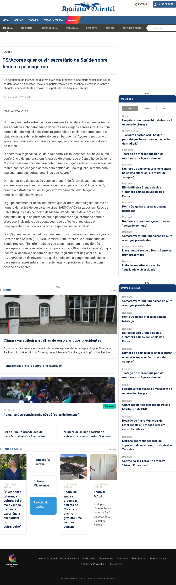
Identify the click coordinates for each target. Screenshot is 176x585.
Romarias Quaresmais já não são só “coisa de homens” (41, 414)
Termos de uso (158, 558)
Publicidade (88, 558)
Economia (72, 28)
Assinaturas (116, 564)
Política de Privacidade (93, 564)
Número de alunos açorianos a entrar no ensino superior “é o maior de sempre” (88, 436)
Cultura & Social (133, 28)
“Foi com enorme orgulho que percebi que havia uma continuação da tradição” (146, 139)
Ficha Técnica (138, 558)
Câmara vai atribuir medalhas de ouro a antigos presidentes (52, 340)
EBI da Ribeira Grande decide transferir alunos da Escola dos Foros (24, 436)
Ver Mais (113, 290)
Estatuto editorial (69, 558)
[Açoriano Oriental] (12, 567)
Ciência (110, 28)
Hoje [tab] (130, 108)
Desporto (91, 28)
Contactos (122, 558)
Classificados (106, 558)
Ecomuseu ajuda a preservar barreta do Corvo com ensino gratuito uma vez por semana (73, 509)
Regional (7, 28)
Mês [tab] (164, 108)
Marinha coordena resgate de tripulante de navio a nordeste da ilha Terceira (147, 445)
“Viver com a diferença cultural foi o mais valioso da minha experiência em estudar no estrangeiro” (13, 509)
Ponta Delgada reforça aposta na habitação (33, 365)
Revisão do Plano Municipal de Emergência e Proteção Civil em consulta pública (143, 425)
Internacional (49, 28)
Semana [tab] (147, 108)
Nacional (26, 28)
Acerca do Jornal (47, 558)
